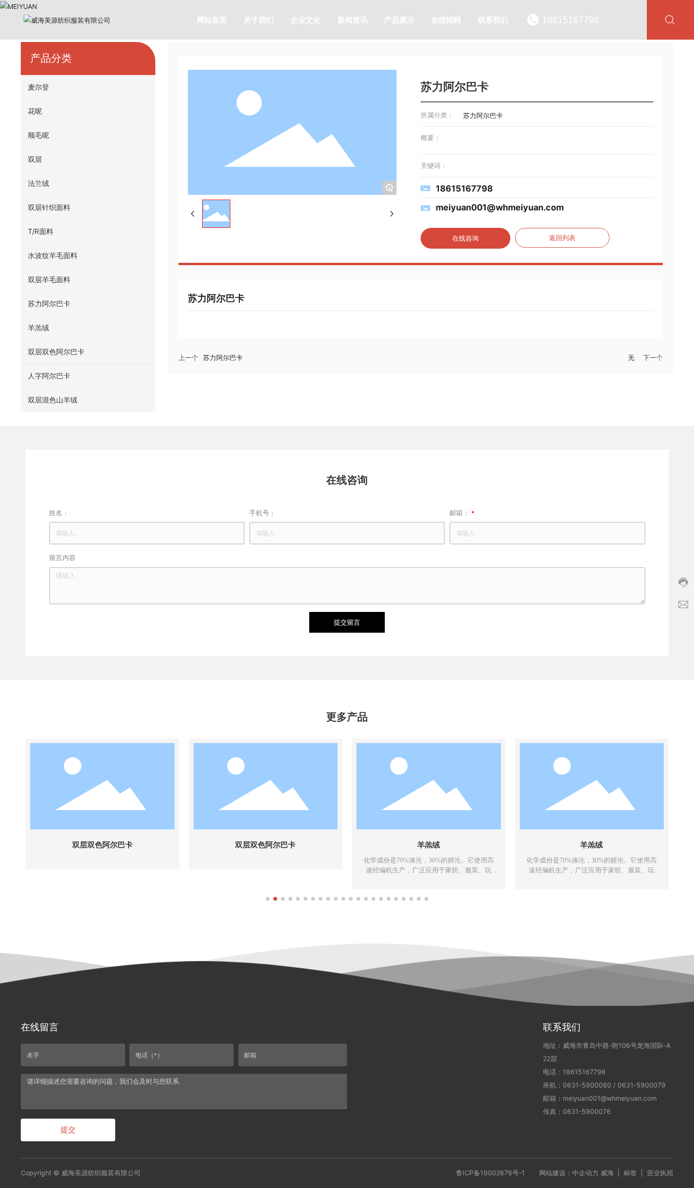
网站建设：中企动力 (569, 1173)
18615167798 (570, 20)
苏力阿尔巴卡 (223, 357)
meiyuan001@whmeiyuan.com (500, 207)
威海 (607, 1173)
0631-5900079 (642, 1085)
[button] (268, 899)
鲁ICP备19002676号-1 (490, 1173)
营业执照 (660, 1173)
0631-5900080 (587, 1085)
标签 (630, 1173)
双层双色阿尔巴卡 (102, 845)
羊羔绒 (428, 845)
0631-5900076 (587, 1111)
